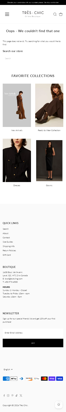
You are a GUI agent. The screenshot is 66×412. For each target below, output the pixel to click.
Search (6, 229)
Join (33, 343)
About (5, 233)
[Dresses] (17, 160)
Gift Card (7, 255)
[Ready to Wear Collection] (49, 105)
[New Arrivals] (17, 105)
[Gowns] (49, 160)
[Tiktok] (16, 396)
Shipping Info (9, 246)
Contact (6, 237)
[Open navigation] (10, 14)
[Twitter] (21, 396)
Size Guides (8, 242)
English (7, 369)
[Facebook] (4, 396)
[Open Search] (55, 14)
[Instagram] (8, 396)
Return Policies (9, 250)
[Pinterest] (12, 396)
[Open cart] (60, 14)
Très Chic (23, 405)
